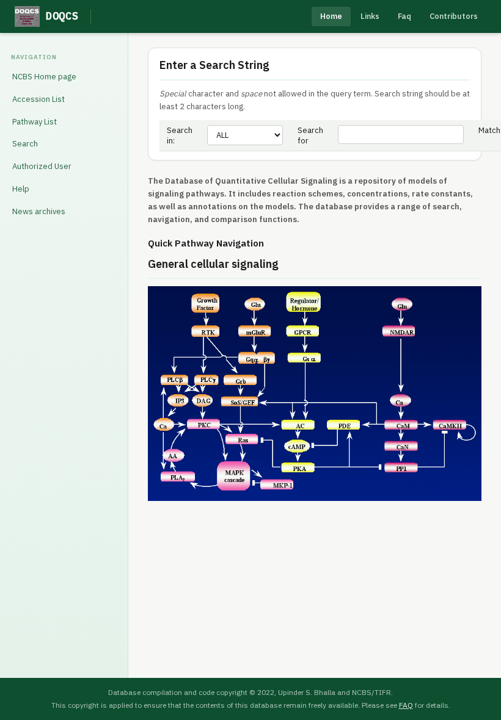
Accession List (38, 99)
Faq (404, 16)
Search (25, 144)
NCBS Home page (44, 76)
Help (20, 189)
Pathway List (34, 122)
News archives (38, 211)
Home (331, 16)
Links (369, 16)
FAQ (406, 705)
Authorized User (41, 166)
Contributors (454, 16)
